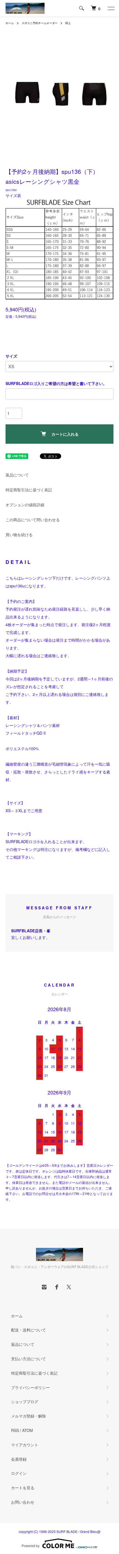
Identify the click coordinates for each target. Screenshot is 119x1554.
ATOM (27, 1430)
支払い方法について (28, 1358)
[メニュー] (110, 8)
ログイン (19, 1473)
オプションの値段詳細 (25, 504)
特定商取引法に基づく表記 (29, 489)
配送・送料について (28, 1330)
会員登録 (19, 1459)
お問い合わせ (22, 1502)
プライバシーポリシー (30, 1387)
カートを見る (22, 1487)
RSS (15, 1430)
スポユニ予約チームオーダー (40, 23)
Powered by (31, 1545)
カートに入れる (65, 434)
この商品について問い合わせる (33, 519)
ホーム (10, 23)
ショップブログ (24, 1401)
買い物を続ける (19, 534)
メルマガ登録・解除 (28, 1416)
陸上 (68, 23)
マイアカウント (24, 1444)
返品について (17, 474)
